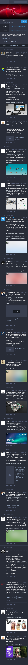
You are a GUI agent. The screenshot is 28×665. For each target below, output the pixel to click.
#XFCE (23, 294)
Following (5, 41)
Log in (16, 1)
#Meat (18, 495)
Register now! (23, 1)
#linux (7, 303)
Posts (4, 45)
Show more (14, 663)
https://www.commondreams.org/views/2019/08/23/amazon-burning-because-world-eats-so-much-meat (16, 499)
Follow (24, 21)
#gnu (25, 302)
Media (23, 45)
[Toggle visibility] (7, 105)
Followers (14, 41)
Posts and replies (14, 45)
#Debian (11, 294)
